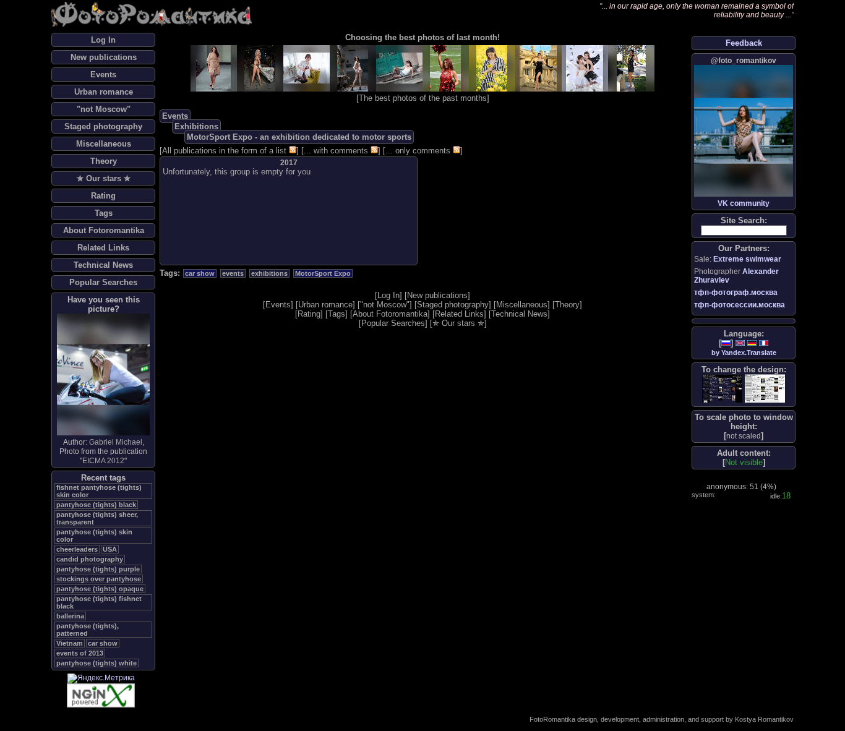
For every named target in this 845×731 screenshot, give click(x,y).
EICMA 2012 (103, 460)
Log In (103, 40)
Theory (103, 161)
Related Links (103, 247)
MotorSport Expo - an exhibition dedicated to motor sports (299, 137)
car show (103, 643)
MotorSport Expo (323, 273)
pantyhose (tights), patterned (87, 629)
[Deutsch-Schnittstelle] (752, 343)
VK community (744, 203)
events (233, 273)
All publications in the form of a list (224, 150)
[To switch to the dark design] (722, 389)
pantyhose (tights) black (96, 504)
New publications (104, 57)
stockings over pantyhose (98, 579)
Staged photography (103, 126)
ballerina (70, 616)
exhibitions (269, 273)
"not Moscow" (104, 109)
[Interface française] (763, 343)
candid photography (89, 559)
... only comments (417, 150)
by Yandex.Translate (743, 352)
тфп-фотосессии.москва (739, 305)
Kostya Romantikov (764, 719)
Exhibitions (196, 126)
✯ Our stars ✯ (104, 178)
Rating (103, 195)
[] (743, 435)
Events (103, 74)
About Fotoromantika (103, 230)
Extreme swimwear (747, 259)
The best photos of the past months (423, 98)
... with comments (336, 150)
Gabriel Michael (115, 442)
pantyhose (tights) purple (98, 569)
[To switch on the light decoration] (765, 388)
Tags (104, 213)
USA (110, 549)
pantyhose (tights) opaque (100, 588)
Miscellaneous (103, 143)
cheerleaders (77, 549)
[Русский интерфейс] (726, 343)
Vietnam (69, 643)
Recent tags (103, 477)
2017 (289, 162)
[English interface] (740, 343)
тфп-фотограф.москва (736, 292)
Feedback (744, 43)
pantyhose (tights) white (96, 663)
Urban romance (103, 91)
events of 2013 (79, 653)
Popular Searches (103, 282)
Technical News (103, 265)
